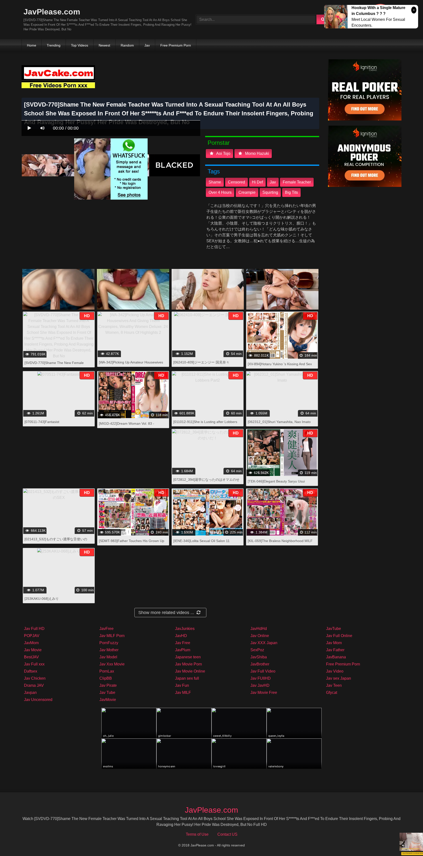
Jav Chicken (35, 678)
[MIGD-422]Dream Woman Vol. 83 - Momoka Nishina (126, 426)
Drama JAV (34, 685)
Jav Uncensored (38, 700)
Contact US (227, 834)
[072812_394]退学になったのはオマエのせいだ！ (206, 482)
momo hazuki (256, 153)
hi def (257, 182)
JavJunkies (185, 629)
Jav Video (334, 671)
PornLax (106, 671)
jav (273, 182)
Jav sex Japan (338, 678)
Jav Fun (182, 685)
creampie (247, 192)
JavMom (31, 643)
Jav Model (108, 657)
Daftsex (30, 671)
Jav (147, 45)
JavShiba (258, 657)
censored (236, 182)
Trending (53, 45)
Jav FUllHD (260, 678)
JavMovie (107, 700)
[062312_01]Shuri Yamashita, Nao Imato (279, 422)
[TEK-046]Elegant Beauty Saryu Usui (276, 481)
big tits (291, 192)
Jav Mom (334, 643)
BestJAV (31, 657)
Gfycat (331, 692)
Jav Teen (334, 685)
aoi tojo (222, 153)
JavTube (333, 629)
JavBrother (259, 664)
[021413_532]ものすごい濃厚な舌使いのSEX (55, 541)
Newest (104, 45)
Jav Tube (107, 692)
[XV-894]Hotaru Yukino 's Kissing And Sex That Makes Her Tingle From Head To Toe (280, 366)
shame (215, 182)
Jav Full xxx (34, 664)
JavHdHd (258, 629)
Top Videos (79, 45)
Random (127, 45)
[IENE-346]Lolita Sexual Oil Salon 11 (201, 541)
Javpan (30, 692)
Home (31, 45)
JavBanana (336, 657)
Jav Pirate (108, 685)
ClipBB (105, 678)
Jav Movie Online (190, 671)
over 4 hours (220, 192)
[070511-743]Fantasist (41, 422)
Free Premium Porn (175, 45)
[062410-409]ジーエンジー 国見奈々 (201, 362)
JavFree (106, 629)
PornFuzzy (108, 643)
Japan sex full (187, 678)
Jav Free (182, 643)
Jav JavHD (260, 685)
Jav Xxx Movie (112, 664)
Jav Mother (108, 650)
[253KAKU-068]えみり (41, 599)
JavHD (181, 636)
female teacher (297, 182)
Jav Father (335, 650)
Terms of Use (197, 834)
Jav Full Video (262, 671)
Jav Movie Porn (188, 664)
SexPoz (257, 650)
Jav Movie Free (263, 692)
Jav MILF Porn (112, 636)
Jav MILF (183, 692)
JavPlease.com (52, 11)
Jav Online (259, 636)
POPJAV (31, 636)
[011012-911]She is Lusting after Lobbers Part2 (205, 424)
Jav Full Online (339, 636)
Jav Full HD (34, 629)
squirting (270, 192)
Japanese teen (188, 657)
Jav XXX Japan (263, 643)
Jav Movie (33, 650)
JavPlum (182, 650)
